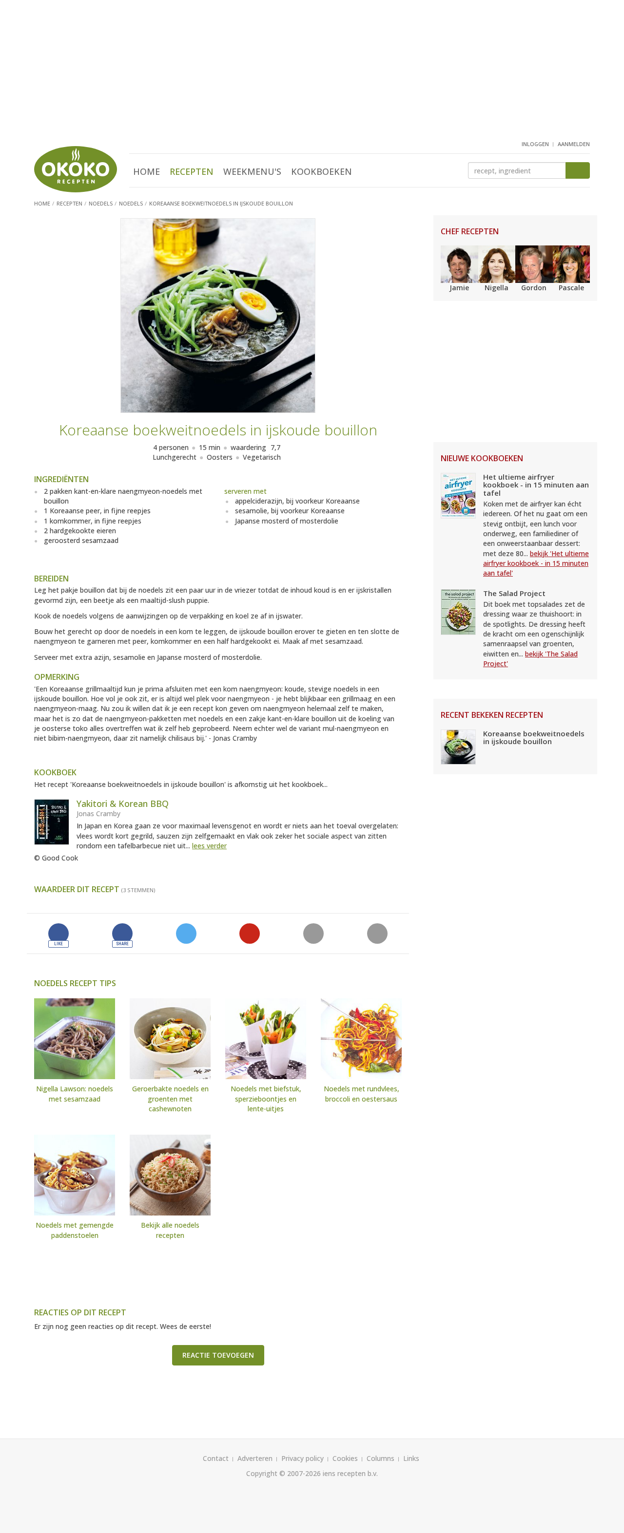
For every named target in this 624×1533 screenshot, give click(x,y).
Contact (216, 1458)
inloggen (535, 144)
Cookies (345, 1458)
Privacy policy (302, 1458)
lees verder (209, 845)
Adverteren (255, 1458)
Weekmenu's (252, 171)
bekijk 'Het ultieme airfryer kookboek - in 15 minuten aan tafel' (536, 563)
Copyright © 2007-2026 (283, 1473)
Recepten (192, 171)
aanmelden (574, 144)
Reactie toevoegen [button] (218, 1355)
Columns (380, 1458)
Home (146, 171)
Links (411, 1458)
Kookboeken (321, 171)
